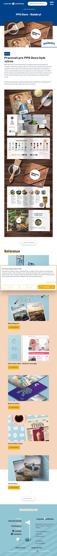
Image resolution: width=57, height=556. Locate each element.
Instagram (17, 534)
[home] (11, 3)
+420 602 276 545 (14, 521)
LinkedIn (18, 531)
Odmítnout (10, 287)
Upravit (27, 287)
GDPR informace (20, 547)
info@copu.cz (16, 526)
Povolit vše (46, 287)
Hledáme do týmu (36, 547)
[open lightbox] (28, 125)
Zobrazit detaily (50, 282)
